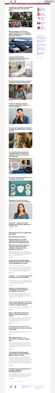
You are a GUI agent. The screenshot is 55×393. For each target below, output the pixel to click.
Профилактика (27, 3)
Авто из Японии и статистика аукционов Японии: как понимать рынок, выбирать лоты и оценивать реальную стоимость (20, 33)
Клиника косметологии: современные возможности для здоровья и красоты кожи (19, 58)
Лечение (22, 3)
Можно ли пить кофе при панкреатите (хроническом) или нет (41, 45)
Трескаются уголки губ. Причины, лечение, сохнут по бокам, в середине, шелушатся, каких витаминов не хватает (19, 247)
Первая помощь (16, 3)
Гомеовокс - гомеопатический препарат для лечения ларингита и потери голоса (20, 224)
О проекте (23, 386)
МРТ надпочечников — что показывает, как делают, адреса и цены (19, 339)
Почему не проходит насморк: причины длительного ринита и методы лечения (19, 105)
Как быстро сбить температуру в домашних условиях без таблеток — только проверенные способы (20, 261)
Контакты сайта (38, 1)
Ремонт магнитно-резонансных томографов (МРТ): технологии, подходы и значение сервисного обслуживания (19, 154)
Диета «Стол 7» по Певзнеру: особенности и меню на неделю (41, 41)
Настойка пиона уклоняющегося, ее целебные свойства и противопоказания (20, 370)
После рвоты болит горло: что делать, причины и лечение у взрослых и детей (41, 49)
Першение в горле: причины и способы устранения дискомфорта (19, 200)
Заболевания (11, 3)
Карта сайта (26, 386)
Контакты (30, 386)
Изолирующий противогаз (17, 237)
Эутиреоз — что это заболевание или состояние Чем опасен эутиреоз (20, 276)
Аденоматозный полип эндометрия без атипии (20, 233)
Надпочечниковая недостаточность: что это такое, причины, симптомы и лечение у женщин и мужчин (20, 303)
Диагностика (32, 3)
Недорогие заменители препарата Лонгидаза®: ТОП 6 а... (43, 28)
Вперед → (10, 230)
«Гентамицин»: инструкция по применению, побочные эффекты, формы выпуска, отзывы (19, 353)
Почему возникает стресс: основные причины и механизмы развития (20, 81)
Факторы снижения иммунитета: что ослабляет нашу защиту (20, 178)
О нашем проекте (43, 1)
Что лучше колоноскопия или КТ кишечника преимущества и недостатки (41, 37)
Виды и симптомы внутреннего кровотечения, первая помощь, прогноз (19, 314)
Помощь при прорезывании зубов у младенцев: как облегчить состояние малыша (20, 129)
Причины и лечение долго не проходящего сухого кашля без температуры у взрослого (18, 289)
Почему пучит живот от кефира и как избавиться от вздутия (41, 53)
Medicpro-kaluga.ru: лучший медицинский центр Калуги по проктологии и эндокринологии (19, 241)
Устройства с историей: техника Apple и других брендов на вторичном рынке (21, 8)
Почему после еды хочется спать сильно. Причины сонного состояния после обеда (20, 328)
